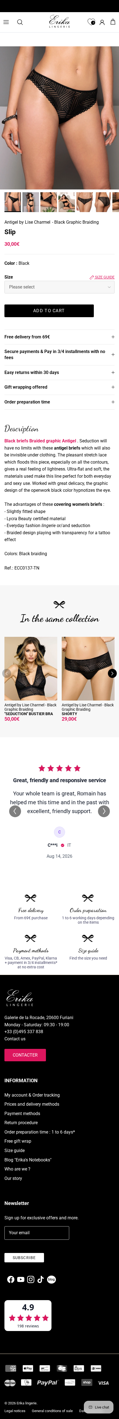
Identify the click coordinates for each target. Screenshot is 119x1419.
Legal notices (14, 1411)
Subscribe (24, 1257)
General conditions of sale (52, 1411)
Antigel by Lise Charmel (27, 222)
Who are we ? (17, 1169)
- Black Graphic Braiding (75, 222)
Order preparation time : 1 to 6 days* (39, 1132)
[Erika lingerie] (59, 21)
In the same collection (59, 618)
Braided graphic (45, 440)
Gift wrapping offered (25, 387)
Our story (13, 1178)
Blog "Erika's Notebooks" (27, 1160)
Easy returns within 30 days (31, 372)
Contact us (14, 1038)
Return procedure (21, 1122)
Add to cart (49, 310)
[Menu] (6, 22)
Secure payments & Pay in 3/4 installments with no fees (54, 354)
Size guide (104, 277)
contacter (25, 1055)
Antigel (69, 440)
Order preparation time (27, 402)
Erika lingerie (27, 1403)
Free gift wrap (17, 1141)
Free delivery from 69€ (27, 337)
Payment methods (22, 1113)
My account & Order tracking (32, 1095)
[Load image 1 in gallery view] (59, 117)
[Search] (23, 22)
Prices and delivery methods (31, 1104)
